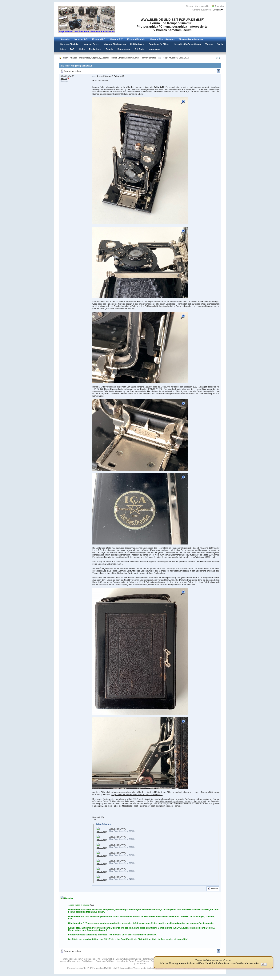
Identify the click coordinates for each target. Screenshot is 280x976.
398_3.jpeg (114, 844)
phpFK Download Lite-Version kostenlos (131, 968)
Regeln (109, 49)
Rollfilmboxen (137, 44)
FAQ (72, 49)
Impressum (154, 49)
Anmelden (219, 6)
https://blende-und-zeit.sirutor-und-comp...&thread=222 (137, 794)
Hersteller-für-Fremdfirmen (187, 44)
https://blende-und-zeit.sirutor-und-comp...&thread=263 (187, 792)
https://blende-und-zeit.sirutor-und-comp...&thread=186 (180, 801)
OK (263, 964)
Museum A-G (81, 39)
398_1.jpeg (114, 828)
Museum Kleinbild (136, 39)
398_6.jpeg (114, 868)
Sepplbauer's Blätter (159, 44)
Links (82, 49)
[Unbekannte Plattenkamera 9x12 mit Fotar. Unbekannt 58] (220, 58)
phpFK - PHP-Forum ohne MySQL (95, 968)
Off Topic (139, 49)
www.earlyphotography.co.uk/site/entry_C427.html (191, 557)
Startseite (65, 39)
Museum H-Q (98, 39)
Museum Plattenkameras (162, 39)
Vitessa (209, 44)
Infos (63, 49)
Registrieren (95, 49)
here (92, 905)
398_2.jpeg (114, 836)
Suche (220, 44)
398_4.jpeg (114, 852)
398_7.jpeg (114, 876)
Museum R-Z (116, 39)
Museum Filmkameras (115, 44)
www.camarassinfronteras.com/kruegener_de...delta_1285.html (189, 555)
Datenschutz (124, 49)
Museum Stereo (91, 44)
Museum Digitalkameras (191, 39)
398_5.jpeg (114, 860)
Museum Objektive (69, 44)
